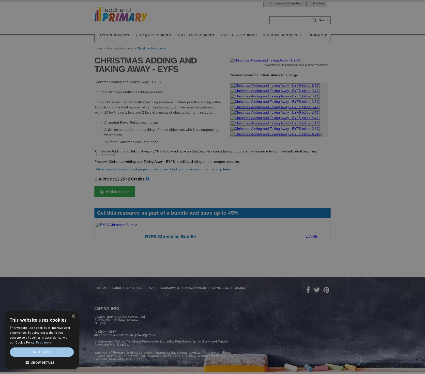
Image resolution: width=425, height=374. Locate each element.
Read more (44, 342)
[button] (42, 362)
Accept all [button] (42, 352)
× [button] (73, 316)
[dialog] (212, 187)
